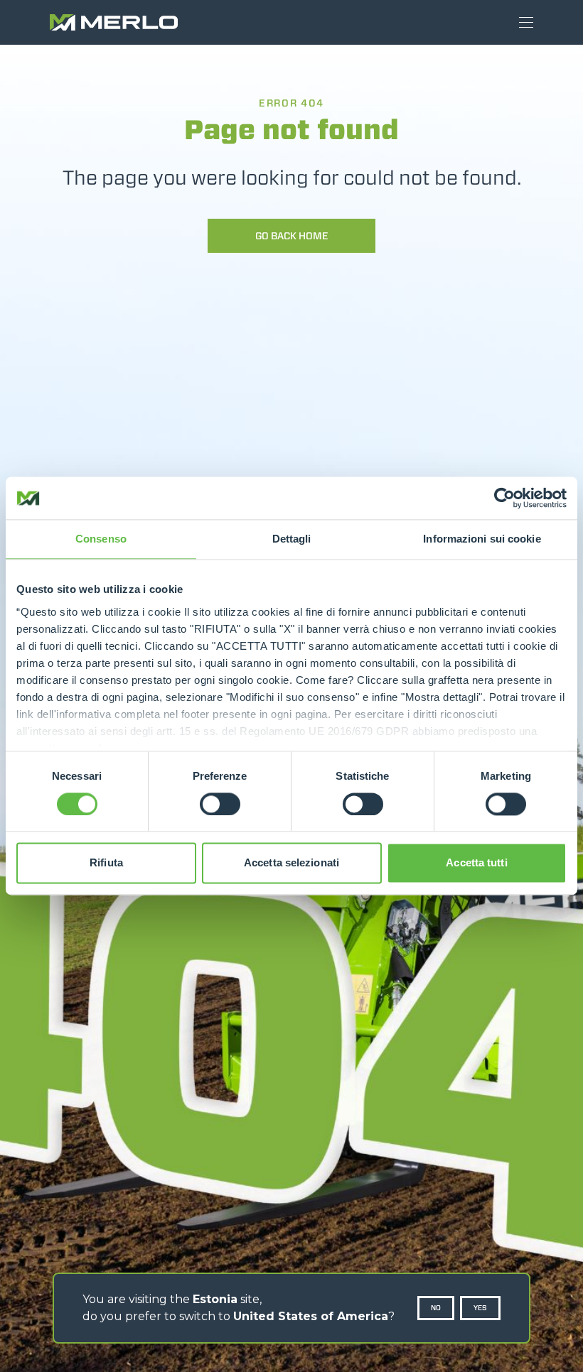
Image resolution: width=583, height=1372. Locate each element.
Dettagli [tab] (291, 539)
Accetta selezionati (291, 863)
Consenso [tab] (101, 539)
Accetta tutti (476, 863)
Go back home (291, 235)
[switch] (220, 804)
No (436, 1307)
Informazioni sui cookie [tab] (481, 539)
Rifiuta (106, 863)
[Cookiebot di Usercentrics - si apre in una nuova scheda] (504, 497)
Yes (480, 1307)
